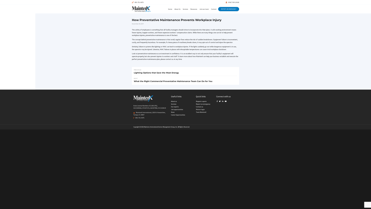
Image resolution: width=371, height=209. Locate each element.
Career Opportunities (178, 115)
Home (170, 9)
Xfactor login (200, 109)
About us (174, 101)
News (173, 112)
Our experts (175, 107)
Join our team (204, 9)
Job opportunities (177, 109)
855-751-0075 (139, 2)
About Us (177, 9)
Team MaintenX (201, 112)
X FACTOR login (233, 2)
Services (185, 9)
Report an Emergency (228, 9)
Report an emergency (203, 104)
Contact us (199, 107)
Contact (214, 9)
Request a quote (201, 101)
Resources (193, 9)
